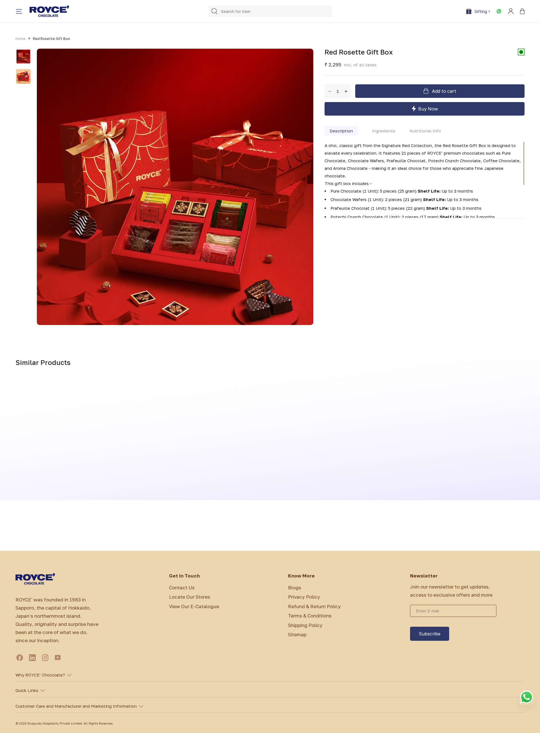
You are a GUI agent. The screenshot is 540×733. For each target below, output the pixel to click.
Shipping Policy (305, 625)
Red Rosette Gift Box (51, 38)
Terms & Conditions (310, 616)
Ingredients (383, 130)
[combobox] (270, 11)
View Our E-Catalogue (194, 606)
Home (20, 38)
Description (341, 130)
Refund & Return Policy (314, 606)
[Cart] (522, 11)
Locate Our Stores (189, 597)
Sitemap (297, 634)
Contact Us (182, 587)
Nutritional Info (425, 130)
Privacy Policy (304, 597)
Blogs (294, 587)
